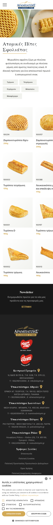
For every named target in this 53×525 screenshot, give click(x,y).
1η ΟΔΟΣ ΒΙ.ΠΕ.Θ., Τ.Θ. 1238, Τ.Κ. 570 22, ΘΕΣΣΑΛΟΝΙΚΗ (26, 376)
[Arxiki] (26, 4)
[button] (26, 520)
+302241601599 (18, 443)
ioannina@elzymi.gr (37, 413)
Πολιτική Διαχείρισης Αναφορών (26, 473)
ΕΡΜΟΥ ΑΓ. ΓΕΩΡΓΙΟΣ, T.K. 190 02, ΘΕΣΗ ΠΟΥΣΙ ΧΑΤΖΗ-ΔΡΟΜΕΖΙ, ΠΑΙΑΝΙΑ (26, 393)
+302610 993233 (18, 426)
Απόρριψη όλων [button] (38, 514)
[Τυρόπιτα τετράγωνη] (18, 167)
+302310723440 (19, 380)
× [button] (50, 479)
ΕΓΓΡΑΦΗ (26, 306)
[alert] (26, 500)
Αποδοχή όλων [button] (13, 514)
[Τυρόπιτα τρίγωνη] (18, 254)
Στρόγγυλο (11, 89)
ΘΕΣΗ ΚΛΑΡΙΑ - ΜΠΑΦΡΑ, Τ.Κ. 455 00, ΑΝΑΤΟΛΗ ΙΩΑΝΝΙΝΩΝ (26, 409)
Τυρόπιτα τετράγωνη (14, 185)
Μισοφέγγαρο (12, 96)
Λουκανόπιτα (43, 272)
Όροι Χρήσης (27, 468)
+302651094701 (17, 413)
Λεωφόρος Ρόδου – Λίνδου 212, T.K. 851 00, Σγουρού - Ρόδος (26, 439)
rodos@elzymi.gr (36, 443)
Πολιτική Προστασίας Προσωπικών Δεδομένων (26, 463)
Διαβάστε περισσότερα (29, 495)
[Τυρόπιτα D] (18, 213)
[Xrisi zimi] (26, 345)
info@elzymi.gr (36, 380)
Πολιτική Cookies (27, 458)
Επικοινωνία (26, 453)
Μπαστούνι (30, 89)
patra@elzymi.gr (37, 426)
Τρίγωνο (10, 82)
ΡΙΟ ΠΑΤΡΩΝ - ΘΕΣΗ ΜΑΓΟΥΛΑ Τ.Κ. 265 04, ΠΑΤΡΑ (26, 423)
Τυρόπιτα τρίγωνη (12, 272)
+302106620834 (18, 397)
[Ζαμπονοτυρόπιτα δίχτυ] (18, 122)
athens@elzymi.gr (37, 397)
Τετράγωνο (28, 82)
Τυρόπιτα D (9, 230)
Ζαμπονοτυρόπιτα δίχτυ (15, 140)
